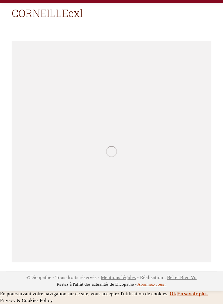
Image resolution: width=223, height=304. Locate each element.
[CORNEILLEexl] (111, 151)
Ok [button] (173, 293)
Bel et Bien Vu (182, 277)
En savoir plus (192, 293)
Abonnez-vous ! (152, 284)
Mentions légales (118, 277)
